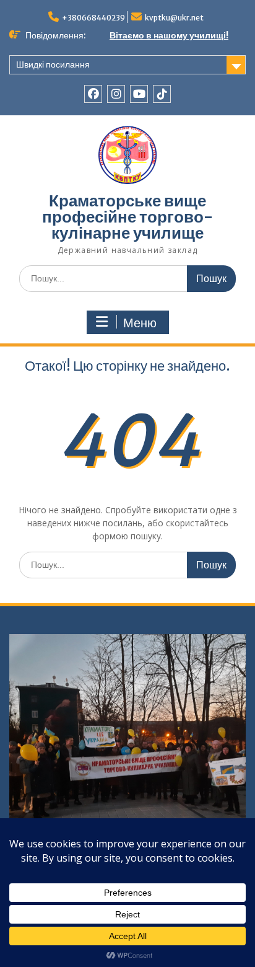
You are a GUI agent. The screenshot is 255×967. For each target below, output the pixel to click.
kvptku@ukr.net (174, 17)
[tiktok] (162, 94)
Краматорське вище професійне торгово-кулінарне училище (127, 216)
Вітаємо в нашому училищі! (169, 35)
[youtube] (139, 94)
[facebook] (93, 94)
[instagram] (116, 94)
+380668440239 (93, 17)
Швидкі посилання (53, 64)
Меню (140, 323)
